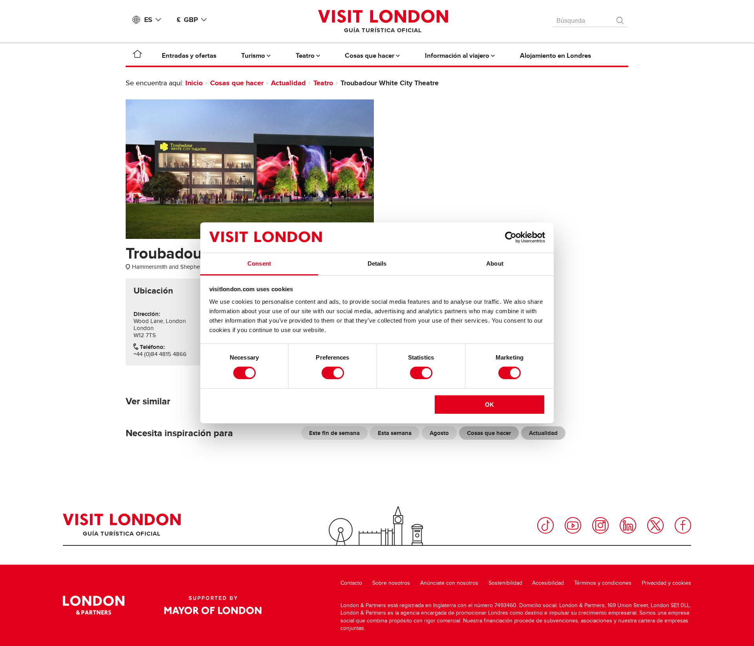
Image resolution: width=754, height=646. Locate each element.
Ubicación (153, 290)
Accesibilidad (548, 583)
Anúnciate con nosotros (449, 583)
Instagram (600, 525)
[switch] (333, 373)
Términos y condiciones (602, 583)
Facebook (683, 525)
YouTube (573, 525)
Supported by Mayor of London (213, 605)
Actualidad (288, 83)
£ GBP (187, 20)
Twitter (655, 525)
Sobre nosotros (391, 583)
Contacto (351, 583)
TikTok (545, 525)
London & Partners (93, 605)
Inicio (194, 83)
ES (148, 20)
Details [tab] (377, 263)
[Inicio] (137, 55)
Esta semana (395, 433)
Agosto (439, 433)
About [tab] (494, 263)
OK (489, 404)
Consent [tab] (259, 263)
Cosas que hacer (237, 83)
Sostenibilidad (505, 583)
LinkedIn (628, 525)
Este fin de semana (334, 433)
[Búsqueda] (620, 18)
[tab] (153, 290)
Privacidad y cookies (666, 583)
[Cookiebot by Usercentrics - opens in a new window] (510, 237)
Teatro (323, 83)
